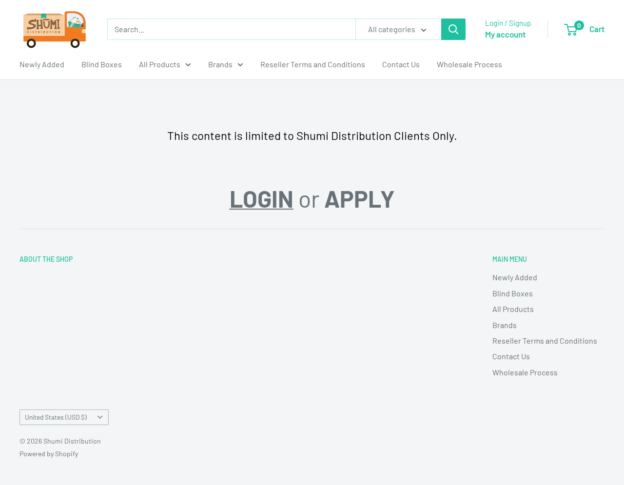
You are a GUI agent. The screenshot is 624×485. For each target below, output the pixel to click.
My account (505, 34)
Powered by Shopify (49, 453)
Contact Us (401, 64)
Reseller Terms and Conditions (312, 64)
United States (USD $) (56, 417)
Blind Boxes (101, 64)
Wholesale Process (469, 64)
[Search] (453, 29)
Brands (220, 64)
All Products (159, 64)
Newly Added (42, 64)
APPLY (359, 198)
